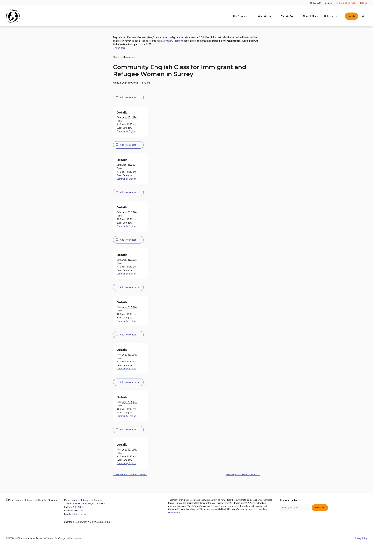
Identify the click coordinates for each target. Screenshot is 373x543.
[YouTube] (314, 520)
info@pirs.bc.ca (78, 514)
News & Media (310, 16)
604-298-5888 (315, 3)
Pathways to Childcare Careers (131, 474)
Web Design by (61, 538)
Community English (126, 131)
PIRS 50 (363, 3)
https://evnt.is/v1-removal (170, 40)
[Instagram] (290, 520)
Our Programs (240, 16)
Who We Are (286, 16)
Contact (328, 3)
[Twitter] (306, 520)
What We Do (264, 16)
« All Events (119, 47)
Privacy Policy (361, 538)
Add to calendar (128, 97)
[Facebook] (283, 520)
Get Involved (330, 16)
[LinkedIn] (298, 520)
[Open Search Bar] (363, 16)
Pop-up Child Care (346, 3)
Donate (351, 16)
